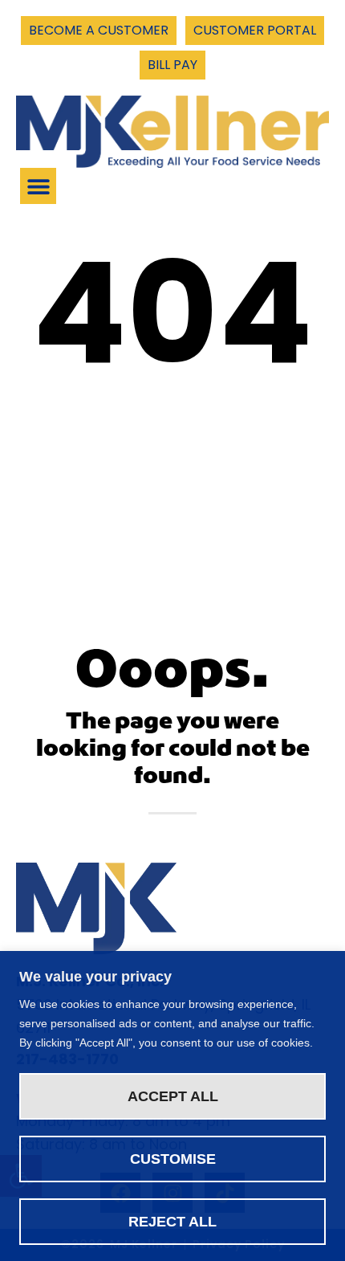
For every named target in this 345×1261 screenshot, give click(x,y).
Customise (173, 1159)
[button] (38, 186)
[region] (172, 1106)
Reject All (172, 1222)
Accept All (173, 1096)
